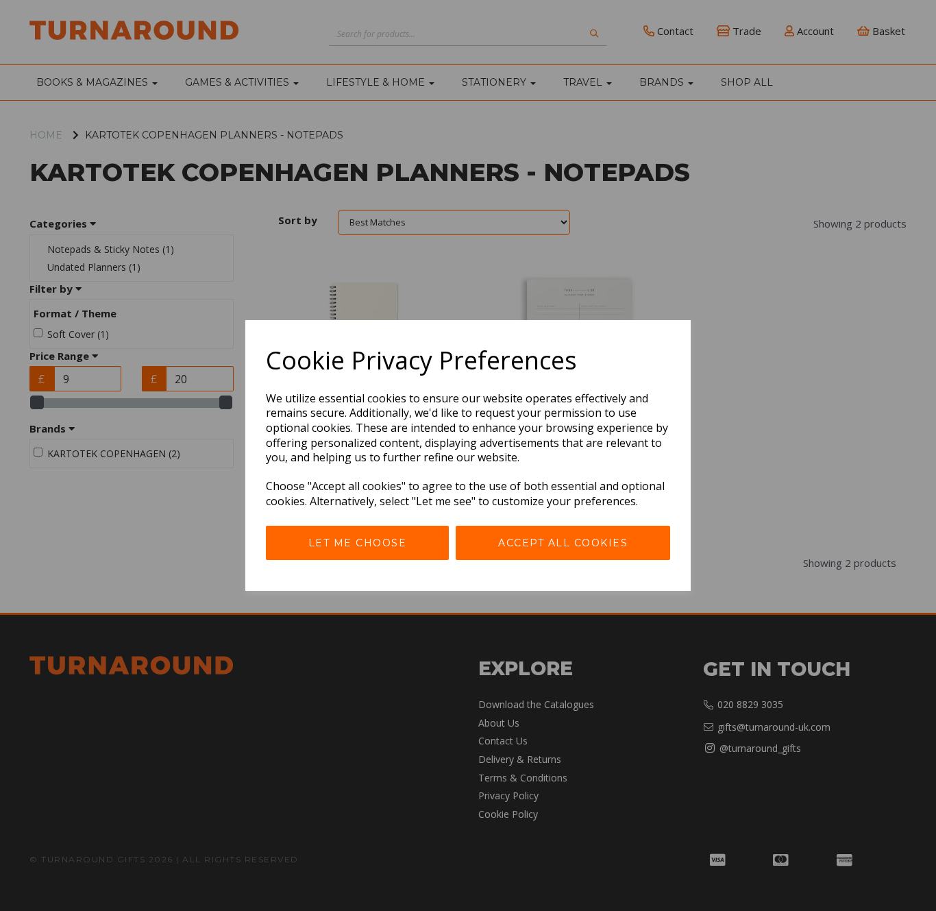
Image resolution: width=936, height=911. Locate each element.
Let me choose (357, 543)
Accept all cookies (563, 543)
